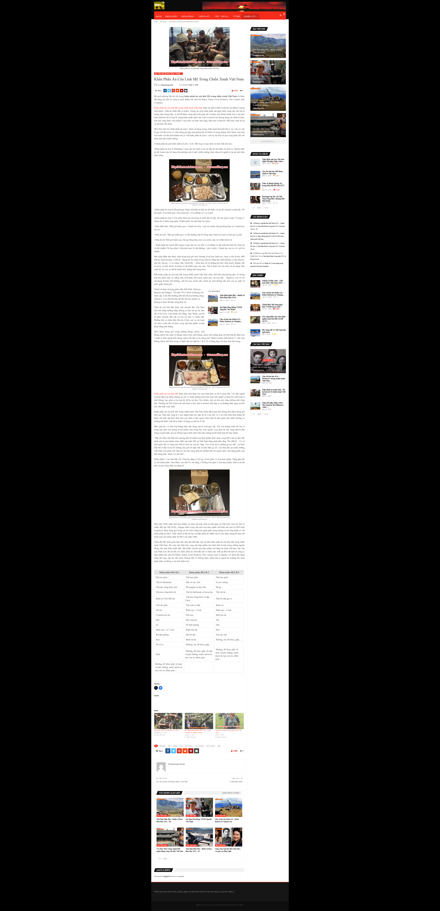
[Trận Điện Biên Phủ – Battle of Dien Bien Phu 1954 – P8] (213, 298)
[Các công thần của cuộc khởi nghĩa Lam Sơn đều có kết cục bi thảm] (255, 319)
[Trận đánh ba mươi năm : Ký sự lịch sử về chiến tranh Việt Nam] (255, 392)
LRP (169, 746)
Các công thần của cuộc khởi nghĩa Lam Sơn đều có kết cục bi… (274, 319)
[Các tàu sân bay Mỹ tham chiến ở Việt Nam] (255, 174)
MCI (181, 746)
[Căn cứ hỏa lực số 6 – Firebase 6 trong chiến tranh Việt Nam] (255, 379)
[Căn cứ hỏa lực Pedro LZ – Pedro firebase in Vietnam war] (213, 322)
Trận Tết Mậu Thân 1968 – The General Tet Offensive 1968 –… (273, 405)
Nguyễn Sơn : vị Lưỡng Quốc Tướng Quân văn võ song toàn (267, 365)
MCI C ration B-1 (189, 746)
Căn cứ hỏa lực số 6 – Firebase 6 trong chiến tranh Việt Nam (273, 378)
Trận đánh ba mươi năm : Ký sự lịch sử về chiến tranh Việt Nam (274, 392)
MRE (219, 746)
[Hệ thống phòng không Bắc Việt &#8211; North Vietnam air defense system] (199, 721)
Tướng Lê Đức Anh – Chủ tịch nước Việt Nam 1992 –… (274, 282)
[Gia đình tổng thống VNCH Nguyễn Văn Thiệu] (213, 310)
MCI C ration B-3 (211, 746)
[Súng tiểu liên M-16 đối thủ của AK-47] (168, 721)
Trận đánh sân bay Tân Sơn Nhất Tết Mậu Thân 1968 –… (274, 160)
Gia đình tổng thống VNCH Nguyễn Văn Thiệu (231, 308)
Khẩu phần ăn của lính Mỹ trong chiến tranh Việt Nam (178, 108)
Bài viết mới (159, 73)
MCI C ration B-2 (200, 746)
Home (159, 16)
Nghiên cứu (250, 16)
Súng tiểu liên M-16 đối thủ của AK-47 (167, 730)
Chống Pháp (187, 16)
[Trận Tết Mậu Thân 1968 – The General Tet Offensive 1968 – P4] (255, 406)
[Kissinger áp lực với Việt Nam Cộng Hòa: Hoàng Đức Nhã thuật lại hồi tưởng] (255, 199)
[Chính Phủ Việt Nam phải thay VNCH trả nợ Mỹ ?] (255, 307)
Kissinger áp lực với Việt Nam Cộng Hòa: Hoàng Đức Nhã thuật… (273, 198)
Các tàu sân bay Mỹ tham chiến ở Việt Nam (172, 782)
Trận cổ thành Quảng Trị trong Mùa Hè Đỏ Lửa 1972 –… (273, 185)
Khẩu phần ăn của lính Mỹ (166, 393)
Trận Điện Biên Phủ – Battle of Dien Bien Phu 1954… (232, 296)
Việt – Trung (221, 16)
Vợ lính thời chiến (235, 782)
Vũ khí (236, 16)
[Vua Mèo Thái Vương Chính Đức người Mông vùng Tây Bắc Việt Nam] (170, 837)
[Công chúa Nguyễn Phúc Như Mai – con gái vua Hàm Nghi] (228, 837)
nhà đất (232, 905)
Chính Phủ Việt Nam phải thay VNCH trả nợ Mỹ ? (272, 306)
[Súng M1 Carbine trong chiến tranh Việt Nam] (229, 721)
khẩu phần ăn (163, 746)
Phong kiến (171, 16)
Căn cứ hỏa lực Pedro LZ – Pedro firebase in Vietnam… (231, 320)
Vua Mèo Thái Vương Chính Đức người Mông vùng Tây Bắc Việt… (266, 130)
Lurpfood (175, 746)
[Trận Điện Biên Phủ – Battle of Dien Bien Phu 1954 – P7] (199, 837)
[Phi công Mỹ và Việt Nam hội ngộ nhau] (255, 333)
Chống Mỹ (204, 16)
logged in (167, 876)
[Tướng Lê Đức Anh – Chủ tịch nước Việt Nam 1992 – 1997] (255, 283)
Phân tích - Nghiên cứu (174, 73)
